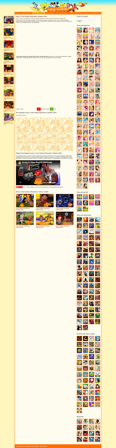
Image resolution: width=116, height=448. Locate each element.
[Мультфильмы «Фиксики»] (97, 441)
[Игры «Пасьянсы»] (85, 388)
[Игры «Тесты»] (85, 164)
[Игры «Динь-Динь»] (85, 68)
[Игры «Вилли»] (97, 233)
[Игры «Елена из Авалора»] (79, 74)
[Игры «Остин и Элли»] (91, 122)
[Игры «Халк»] (97, 317)
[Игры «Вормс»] (85, 239)
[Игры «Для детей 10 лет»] (79, 199)
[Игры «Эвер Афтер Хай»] (97, 182)
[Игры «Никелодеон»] (79, 382)
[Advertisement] (39, 39)
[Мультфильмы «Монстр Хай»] (91, 435)
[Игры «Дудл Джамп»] (97, 358)
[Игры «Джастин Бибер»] (97, 62)
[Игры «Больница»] (97, 38)
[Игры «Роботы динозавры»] (97, 293)
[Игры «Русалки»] (85, 146)
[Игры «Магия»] (85, 98)
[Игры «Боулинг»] (85, 346)
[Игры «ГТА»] (97, 245)
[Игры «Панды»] (97, 122)
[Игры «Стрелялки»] (97, 305)
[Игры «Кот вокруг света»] (79, 370)
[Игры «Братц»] (79, 44)
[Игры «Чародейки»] (85, 176)
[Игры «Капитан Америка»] (85, 263)
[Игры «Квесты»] (91, 364)
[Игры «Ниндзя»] (85, 281)
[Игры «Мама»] (97, 104)
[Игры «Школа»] (79, 182)
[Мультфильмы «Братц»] (91, 423)
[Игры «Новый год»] (91, 382)
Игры (17, 18)
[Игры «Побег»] (91, 287)
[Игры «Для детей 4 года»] (97, 199)
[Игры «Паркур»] (79, 287)
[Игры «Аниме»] (97, 32)
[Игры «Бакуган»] (79, 227)
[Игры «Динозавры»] (85, 251)
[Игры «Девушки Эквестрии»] (91, 62)
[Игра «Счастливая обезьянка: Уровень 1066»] (9, 47)
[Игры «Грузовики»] (91, 245)
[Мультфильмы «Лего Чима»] (79, 435)
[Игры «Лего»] (97, 263)
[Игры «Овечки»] (97, 382)
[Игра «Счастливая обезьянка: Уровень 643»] (64, 224)
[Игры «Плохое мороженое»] (97, 388)
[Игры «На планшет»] (85, 376)
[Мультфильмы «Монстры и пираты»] (97, 435)
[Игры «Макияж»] (91, 98)
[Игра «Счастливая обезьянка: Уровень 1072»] (9, 84)
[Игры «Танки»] (91, 311)
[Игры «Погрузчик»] (97, 287)
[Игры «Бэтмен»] (85, 233)
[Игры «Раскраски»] (79, 400)
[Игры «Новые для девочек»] (97, 116)
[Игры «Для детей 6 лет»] (85, 205)
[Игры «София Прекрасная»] (85, 152)
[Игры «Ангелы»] (91, 32)
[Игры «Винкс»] (97, 50)
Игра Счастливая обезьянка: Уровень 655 (55, 18)
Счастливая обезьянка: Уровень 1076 (8, 110)
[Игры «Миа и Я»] (85, 110)
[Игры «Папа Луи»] (79, 128)
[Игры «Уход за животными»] (79, 170)
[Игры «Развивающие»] (97, 394)
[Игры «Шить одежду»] (97, 176)
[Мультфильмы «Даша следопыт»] (85, 429)
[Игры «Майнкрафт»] (79, 376)
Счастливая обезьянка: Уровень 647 (23, 226)
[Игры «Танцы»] (97, 158)
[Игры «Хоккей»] (79, 323)
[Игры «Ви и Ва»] (91, 50)
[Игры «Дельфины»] (79, 358)
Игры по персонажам (38, 13)
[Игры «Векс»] (91, 233)
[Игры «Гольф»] (91, 352)
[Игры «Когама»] (97, 364)
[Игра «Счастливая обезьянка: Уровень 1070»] (9, 71)
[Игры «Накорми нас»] (97, 275)
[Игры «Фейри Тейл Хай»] (91, 170)
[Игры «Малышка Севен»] (85, 104)
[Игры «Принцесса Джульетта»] (91, 140)
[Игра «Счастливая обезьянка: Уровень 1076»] (9, 108)
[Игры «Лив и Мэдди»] (97, 86)
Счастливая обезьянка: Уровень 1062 (8, 25)
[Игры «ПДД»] (91, 388)
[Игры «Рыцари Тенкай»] (97, 299)
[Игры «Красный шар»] (85, 370)
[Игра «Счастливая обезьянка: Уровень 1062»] (9, 23)
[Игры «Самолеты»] (79, 305)
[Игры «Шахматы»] (97, 406)
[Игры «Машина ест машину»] (85, 269)
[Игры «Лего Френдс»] (79, 86)
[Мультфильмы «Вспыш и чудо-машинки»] (79, 429)
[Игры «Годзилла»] (79, 245)
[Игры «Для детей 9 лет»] (79, 211)
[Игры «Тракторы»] (79, 317)
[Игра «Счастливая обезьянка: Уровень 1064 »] (9, 35)
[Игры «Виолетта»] (79, 56)
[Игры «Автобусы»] (91, 221)
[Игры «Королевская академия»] (97, 74)
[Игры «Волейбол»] (79, 239)
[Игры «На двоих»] (85, 116)
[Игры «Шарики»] (91, 406)
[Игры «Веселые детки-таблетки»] (85, 50)
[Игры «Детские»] (85, 358)
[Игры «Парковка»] (97, 281)
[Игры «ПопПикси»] (79, 140)
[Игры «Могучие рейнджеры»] (97, 269)
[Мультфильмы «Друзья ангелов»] (91, 429)
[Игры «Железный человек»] (79, 257)
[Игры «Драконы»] (97, 251)
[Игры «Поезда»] (79, 293)
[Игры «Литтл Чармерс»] (79, 92)
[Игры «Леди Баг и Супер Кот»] (85, 86)
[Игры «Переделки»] (97, 128)
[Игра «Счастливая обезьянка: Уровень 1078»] (9, 120)
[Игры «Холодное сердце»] (79, 176)
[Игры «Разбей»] (91, 394)
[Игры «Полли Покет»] (91, 134)
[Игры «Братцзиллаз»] (85, 44)
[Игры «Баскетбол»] (85, 227)
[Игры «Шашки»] (79, 412)
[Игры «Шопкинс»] (91, 182)
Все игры (17, 13)
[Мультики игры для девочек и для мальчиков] (58, 11)
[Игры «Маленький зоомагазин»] (97, 98)
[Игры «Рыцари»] (91, 299)
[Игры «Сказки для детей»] (85, 211)
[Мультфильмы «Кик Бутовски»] (97, 429)
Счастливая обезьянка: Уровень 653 (23, 209)
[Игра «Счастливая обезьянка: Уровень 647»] (25, 224)
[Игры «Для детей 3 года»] (91, 199)
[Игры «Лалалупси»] (97, 80)
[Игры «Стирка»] (79, 158)
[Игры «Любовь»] (97, 92)
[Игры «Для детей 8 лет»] (97, 205)
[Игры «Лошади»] (91, 92)
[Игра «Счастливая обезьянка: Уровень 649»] (64, 206)
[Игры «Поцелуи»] (85, 140)
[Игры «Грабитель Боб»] (97, 352)
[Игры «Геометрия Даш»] (79, 352)
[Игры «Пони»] (97, 134)
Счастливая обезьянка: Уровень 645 (43, 226)
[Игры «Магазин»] (79, 98)
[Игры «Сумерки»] (91, 158)
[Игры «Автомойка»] (79, 32)
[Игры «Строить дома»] (85, 158)
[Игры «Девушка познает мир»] (79, 62)
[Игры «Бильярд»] (79, 346)
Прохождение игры (95, 13)
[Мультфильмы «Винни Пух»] (97, 423)
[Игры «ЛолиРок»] (85, 92)
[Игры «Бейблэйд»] (91, 227)
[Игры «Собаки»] (79, 152)
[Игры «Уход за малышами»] (85, 170)
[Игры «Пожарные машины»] (85, 293)
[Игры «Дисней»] (91, 358)
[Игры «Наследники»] (91, 116)
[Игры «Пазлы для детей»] (79, 388)
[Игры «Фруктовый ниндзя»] (85, 406)
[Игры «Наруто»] (79, 281)
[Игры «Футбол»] (91, 317)
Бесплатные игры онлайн (75, 13)
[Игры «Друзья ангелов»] (91, 68)
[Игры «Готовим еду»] (91, 56)
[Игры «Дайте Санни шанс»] (97, 56)
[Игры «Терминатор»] (97, 311)
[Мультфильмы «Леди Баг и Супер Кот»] (85, 435)
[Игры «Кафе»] (91, 74)
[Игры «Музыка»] (79, 116)
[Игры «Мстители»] (91, 275)
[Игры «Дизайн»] (79, 68)
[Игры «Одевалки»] (79, 122)
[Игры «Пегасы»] (91, 128)
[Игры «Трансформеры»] (85, 317)
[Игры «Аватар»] (85, 221)
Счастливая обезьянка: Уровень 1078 (8, 123)
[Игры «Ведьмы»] (79, 50)
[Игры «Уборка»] (97, 164)
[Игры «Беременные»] (91, 38)
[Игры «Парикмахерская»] (85, 128)
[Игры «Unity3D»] (79, 221)
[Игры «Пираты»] (85, 287)
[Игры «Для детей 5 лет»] (79, 205)
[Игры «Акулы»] (97, 221)
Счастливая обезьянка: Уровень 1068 (8, 62)
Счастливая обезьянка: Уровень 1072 (8, 86)
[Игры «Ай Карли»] (85, 32)
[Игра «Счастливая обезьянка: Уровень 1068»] (9, 59)
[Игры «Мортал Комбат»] (79, 275)
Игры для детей (50, 13)
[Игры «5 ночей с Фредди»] (79, 340)
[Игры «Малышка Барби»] (79, 104)
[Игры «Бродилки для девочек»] (91, 44)
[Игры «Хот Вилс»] (85, 323)
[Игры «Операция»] (85, 122)
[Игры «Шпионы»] (79, 329)
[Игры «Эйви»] (79, 188)
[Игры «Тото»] (91, 164)
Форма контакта (43, 446)
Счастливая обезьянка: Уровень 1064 (8, 38)
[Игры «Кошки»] (79, 80)
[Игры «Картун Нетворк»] (85, 364)
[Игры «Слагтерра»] (85, 305)
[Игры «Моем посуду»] (97, 110)
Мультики (86, 13)
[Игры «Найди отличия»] (97, 376)
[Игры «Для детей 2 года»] (85, 199)
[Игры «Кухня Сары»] (91, 80)
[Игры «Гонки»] (85, 245)
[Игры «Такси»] (85, 311)
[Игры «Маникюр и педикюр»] (79, 110)
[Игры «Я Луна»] (85, 188)
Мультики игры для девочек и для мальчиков (28, 446)
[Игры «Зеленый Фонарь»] (91, 257)
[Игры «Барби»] (79, 38)
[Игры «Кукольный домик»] (85, 80)
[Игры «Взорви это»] (97, 346)
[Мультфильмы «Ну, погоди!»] (79, 441)
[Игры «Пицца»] (79, 134)
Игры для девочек (26, 13)
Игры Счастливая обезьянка (37, 18)
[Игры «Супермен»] (79, 311)
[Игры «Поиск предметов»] (79, 394)
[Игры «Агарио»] (91, 340)
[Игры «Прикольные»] (85, 394)
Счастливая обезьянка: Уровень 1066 (8, 50)
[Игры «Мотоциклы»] (85, 275)
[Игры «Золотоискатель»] (79, 364)
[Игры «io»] (85, 340)
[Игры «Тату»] (79, 164)
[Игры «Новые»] (85, 382)
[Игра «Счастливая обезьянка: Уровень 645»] (45, 224)
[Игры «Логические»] (91, 370)
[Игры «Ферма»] (79, 406)
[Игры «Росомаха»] (79, 299)
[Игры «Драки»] (91, 251)
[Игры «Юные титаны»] (85, 329)
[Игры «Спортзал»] (91, 152)
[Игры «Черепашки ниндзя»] (97, 323)
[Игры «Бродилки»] (91, 346)
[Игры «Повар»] (85, 134)
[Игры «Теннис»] (91, 400)
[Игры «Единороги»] (97, 68)
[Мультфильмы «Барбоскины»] (85, 423)
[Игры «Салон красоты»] (91, 146)
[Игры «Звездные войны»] (85, 257)
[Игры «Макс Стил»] (79, 269)
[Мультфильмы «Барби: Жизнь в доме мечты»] (79, 423)
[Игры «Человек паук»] (91, 323)
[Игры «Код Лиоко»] (91, 263)
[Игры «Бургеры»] (97, 44)
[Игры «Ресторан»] (79, 146)
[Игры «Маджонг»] (97, 370)
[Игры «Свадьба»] (97, 146)
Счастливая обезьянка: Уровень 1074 (8, 98)
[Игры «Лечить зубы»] (91, 86)
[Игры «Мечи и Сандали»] (91, 269)
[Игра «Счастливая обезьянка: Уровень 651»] (45, 206)
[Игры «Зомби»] (97, 257)
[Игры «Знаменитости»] (85, 74)
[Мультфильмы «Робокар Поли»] (91, 441)
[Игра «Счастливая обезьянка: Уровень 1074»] (9, 96)
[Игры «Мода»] (91, 110)
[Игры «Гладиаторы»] (97, 239)
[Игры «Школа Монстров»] (85, 182)
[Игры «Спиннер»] (85, 400)
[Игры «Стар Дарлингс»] (97, 152)
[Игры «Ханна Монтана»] (97, 170)
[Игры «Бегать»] (97, 340)
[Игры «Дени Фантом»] (79, 251)
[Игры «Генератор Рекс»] (91, 239)
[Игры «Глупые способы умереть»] (85, 352)
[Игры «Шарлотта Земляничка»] (91, 176)
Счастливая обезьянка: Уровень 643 (62, 226)
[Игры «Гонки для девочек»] (85, 56)
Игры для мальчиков (61, 13)
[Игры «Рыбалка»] (85, 299)
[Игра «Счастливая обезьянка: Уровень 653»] (25, 206)
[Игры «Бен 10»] (97, 227)
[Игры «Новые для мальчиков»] (91, 281)
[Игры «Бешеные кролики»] (79, 233)
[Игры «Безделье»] (85, 38)
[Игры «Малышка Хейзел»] (91, 104)
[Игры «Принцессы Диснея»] (97, 140)
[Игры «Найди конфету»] (91, 376)
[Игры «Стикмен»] (91, 305)
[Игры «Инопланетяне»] (79, 263)
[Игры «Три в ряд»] (97, 400)
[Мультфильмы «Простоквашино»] (85, 441)
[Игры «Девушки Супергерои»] (85, 62)
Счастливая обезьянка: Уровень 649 (62, 209)
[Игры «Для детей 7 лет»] (91, 205)
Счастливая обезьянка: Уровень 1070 (8, 74)
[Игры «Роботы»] (91, 293)
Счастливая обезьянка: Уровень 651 (43, 209)
